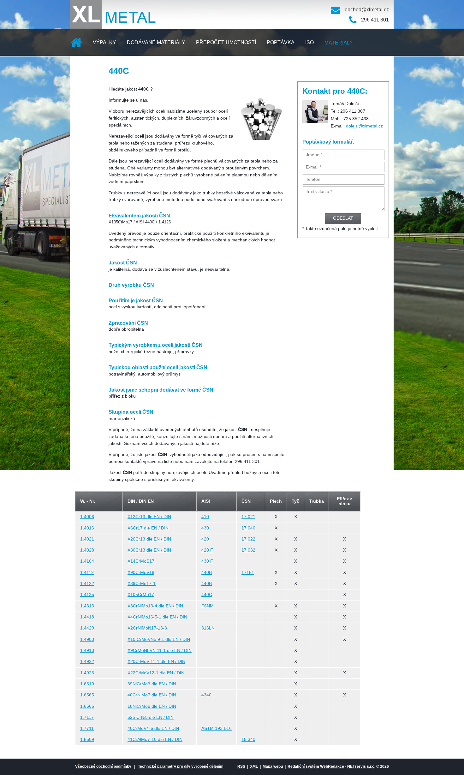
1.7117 (87, 717)
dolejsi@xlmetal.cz (364, 126)
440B (206, 572)
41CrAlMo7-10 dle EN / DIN (155, 739)
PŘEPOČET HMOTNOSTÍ (226, 42)
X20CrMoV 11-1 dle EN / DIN (156, 661)
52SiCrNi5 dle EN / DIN (151, 717)
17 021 (248, 516)
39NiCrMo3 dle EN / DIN (152, 684)
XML (254, 766)
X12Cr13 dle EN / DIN (149, 516)
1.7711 (87, 728)
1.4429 (87, 628)
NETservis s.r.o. (361, 766)
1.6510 (87, 684)
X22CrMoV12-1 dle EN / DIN (156, 673)
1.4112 (87, 572)
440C (206, 594)
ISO (309, 42)
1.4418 (87, 617)
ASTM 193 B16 (216, 728)
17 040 (248, 528)
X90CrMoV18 (141, 572)
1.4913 (87, 650)
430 (205, 528)
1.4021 (87, 539)
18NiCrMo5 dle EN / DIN (152, 706)
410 (205, 516)
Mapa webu (273, 766)
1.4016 (87, 528)
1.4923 (87, 673)
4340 (206, 695)
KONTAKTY (89, 69)
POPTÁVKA (280, 42)
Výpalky (104, 42)
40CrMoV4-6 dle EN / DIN (153, 728)
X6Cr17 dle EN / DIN (148, 528)
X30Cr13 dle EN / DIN (149, 550)
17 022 (248, 539)
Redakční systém (303, 766)
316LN (208, 628)
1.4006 (87, 516)
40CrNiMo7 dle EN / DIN (152, 695)
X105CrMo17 (141, 594)
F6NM (207, 606)
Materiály (338, 42)
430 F (207, 561)
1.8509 (87, 739)
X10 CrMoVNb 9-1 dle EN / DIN (159, 639)
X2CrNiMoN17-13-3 (147, 628)
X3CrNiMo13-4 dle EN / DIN (155, 606)
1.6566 (87, 706)
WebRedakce (332, 766)
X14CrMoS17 (141, 561)
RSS (241, 766)
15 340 (248, 739)
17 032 (248, 550)
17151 (247, 572)
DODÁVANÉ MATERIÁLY (156, 42)
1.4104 (87, 561)
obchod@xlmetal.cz (367, 9)
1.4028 (87, 550)
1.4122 (87, 583)
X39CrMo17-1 (142, 583)
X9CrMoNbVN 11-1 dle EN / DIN (160, 650)
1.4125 (87, 594)
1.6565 (87, 695)
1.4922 (87, 661)
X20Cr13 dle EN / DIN (149, 539)
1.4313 (87, 606)
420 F (207, 550)
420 (205, 539)
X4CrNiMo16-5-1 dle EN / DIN (157, 617)
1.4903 (87, 639)
